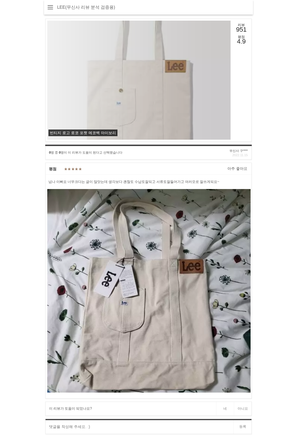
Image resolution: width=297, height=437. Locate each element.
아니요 (243, 409)
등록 (242, 427)
